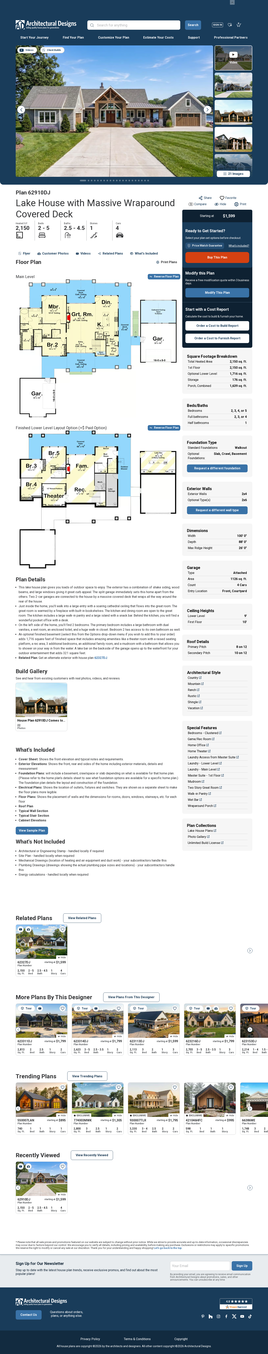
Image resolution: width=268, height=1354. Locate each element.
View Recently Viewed (92, 1155)
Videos (85, 253)
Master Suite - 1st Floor (204, 775)
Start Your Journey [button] (34, 37)
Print (243, 204)
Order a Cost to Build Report (217, 326)
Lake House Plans (200, 831)
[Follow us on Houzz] (210, 1316)
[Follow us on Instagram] (218, 1316)
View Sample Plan (32, 830)
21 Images (235, 174)
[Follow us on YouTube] (242, 1316)
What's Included (146, 253)
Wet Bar (193, 800)
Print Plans (169, 262)
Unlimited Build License (204, 843)
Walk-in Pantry (198, 794)
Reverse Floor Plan (166, 276)
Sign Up (242, 1266)
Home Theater (197, 751)
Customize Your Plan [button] (113, 37)
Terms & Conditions (137, 1339)
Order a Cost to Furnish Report (217, 338)
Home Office (196, 745)
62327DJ (100, 658)
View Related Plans (82, 918)
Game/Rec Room (199, 739)
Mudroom (194, 781)
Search (193, 25)
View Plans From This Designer (131, 997)
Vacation (194, 708)
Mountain (194, 684)
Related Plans (113, 253)
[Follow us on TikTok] (250, 1316)
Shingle (193, 702)
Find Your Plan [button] (73, 37)
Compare (200, 204)
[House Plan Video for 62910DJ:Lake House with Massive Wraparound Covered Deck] (20, 1166)
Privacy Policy (90, 1339)
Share (208, 198)
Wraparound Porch (200, 806)
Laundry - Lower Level (203, 763)
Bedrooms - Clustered (203, 733)
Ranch (192, 690)
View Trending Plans (87, 1076)
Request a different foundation (217, 468)
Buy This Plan (217, 257)
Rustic (192, 696)
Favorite (230, 198)
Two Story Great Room (203, 787)
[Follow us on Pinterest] (203, 1316)
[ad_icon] (46, 24)
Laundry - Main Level (202, 769)
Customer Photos (55, 253)
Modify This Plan (217, 292)
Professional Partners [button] (231, 37)
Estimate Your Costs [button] (158, 37)
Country (193, 678)
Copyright (181, 1339)
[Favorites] (230, 24)
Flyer (26, 253)
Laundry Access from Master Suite (211, 757)
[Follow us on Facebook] (226, 1316)
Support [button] (194, 37)
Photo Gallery (197, 837)
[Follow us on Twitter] (234, 1316)
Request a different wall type (217, 510)
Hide (223, 204)
